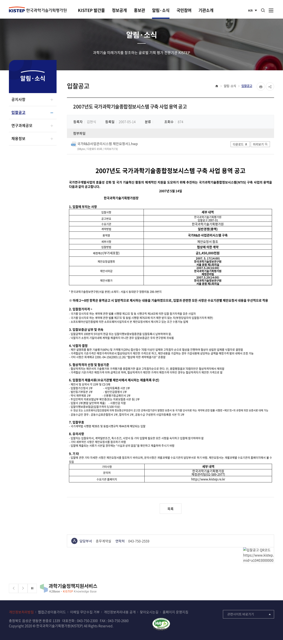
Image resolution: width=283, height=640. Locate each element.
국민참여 (184, 10)
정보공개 (119, 10)
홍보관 (139, 10)
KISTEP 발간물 (91, 10)
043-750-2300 (87, 620)
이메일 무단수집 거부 (85, 612)
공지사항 (18, 99)
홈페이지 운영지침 (175, 612)
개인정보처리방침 (21, 612)
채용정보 (18, 138)
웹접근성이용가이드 (52, 612)
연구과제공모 (22, 125)
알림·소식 (160, 10)
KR (253, 10)
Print (261, 86)
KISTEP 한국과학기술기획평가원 (38, 10)
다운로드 (238, 144)
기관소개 (205, 10)
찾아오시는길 (149, 612)
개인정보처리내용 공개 (120, 612)
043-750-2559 (138, 540)
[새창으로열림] (161, 623)
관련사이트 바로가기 (240, 614)
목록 (170, 508)
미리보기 (258, 144)
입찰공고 (18, 112)
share (270, 86)
